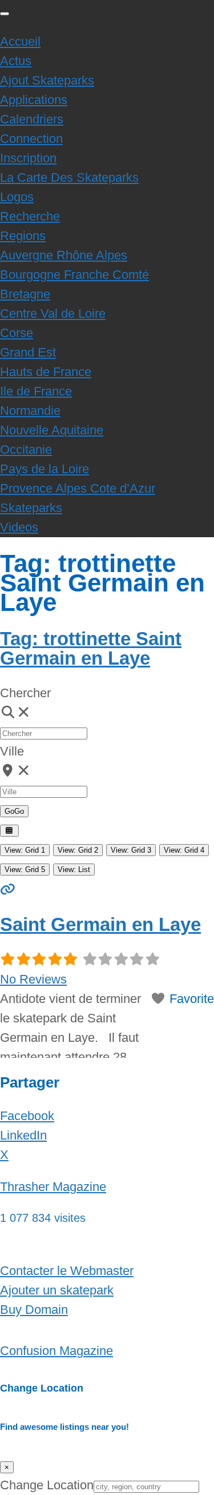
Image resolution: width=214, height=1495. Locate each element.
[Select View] (9, 831)
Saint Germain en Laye (100, 924)
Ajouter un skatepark (57, 1290)
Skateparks (31, 508)
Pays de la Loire (44, 469)
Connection (31, 138)
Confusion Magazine (56, 1351)
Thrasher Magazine (53, 1187)
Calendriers (31, 119)
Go (14, 811)
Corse (16, 333)
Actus (15, 61)
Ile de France (36, 391)
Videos (19, 527)
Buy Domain (34, 1309)
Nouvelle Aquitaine (51, 430)
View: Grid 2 (78, 850)
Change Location (47, 1485)
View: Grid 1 (25, 850)
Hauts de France (45, 372)
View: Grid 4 (184, 850)
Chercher (25, 693)
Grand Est (28, 352)
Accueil (20, 41)
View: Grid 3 (131, 850)
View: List (74, 869)
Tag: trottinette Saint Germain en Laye (90, 648)
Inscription (28, 158)
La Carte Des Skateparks (69, 177)
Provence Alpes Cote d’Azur (77, 488)
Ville (12, 751)
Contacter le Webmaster (67, 1271)
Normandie (30, 410)
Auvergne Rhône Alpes (63, 255)
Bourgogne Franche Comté (74, 274)
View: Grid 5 (25, 869)
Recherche (30, 216)
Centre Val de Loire (53, 313)
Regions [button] (23, 236)
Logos (17, 197)
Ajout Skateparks (47, 80)
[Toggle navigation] (4, 13)
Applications (33, 100)
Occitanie (26, 449)
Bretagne (25, 294)
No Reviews (33, 979)
